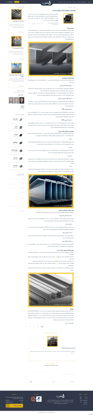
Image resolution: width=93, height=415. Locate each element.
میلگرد (38, 315)
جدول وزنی (85, 402)
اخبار (67, 2)
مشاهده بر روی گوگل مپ (17, 405)
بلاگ (70, 2)
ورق (81, 402)
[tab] (21, 100)
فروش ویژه (84, 2)
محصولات (89, 2)
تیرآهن (47, 80)
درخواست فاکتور (85, 400)
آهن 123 (74, 7)
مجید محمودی (85, 403)
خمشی (56, 257)
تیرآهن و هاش (70, 7)
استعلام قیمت (17, 1)
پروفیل (81, 397)
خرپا (50, 244)
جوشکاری (57, 263)
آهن (39, 30)
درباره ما (64, 2)
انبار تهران (79, 2)
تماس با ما (60, 2)
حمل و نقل (75, 2)
